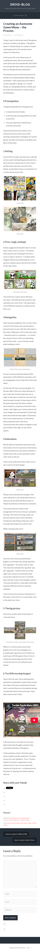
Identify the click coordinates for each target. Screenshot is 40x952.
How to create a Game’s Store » (24, 840)
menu (29, 823)
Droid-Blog (20, 4)
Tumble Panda (24, 820)
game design (15, 823)
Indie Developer (14, 820)
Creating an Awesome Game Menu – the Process (17, 27)
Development (15, 818)
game (9, 823)
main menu (23, 823)
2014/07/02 (7, 35)
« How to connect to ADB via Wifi (16, 834)
